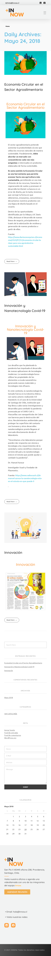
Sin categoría (10, 714)
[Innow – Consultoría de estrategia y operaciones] (16, 12)
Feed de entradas (11, 733)
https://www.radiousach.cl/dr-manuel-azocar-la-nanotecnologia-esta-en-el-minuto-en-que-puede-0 (25, 478)
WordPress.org (10, 738)
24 (25, 829)
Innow (18, 885)
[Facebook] (13, 925)
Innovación (13, 552)
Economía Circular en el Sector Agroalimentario (23, 663)
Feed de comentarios (12, 735)
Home (8, 26)
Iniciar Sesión (9, 730)
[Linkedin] (6, 925)
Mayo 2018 (8, 697)
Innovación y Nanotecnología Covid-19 (19, 667)
